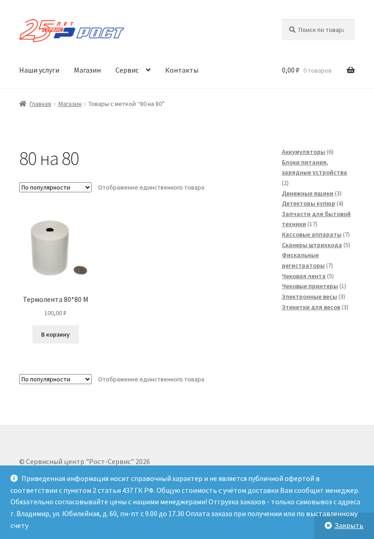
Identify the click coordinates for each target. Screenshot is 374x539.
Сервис (127, 69)
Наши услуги (39, 69)
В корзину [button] (55, 334)
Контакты (181, 69)
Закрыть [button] (349, 525)
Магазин (87, 69)
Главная (40, 104)
